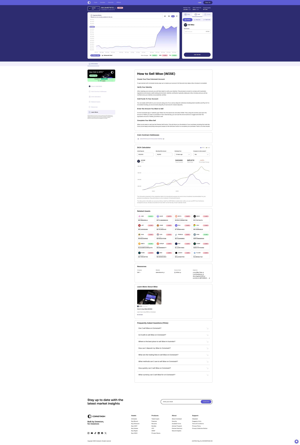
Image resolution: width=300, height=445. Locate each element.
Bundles (102, 2)
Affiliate (118, 2)
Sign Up (207, 2)
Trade (95, 2)
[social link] (88, 433)
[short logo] (89, 2)
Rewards (110, 2)
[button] (173, 328)
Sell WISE (197, 54)
